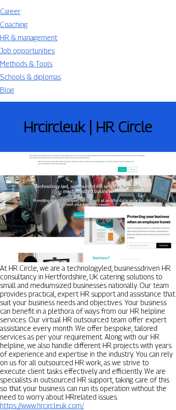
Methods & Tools (26, 64)
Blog (7, 90)
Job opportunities (27, 51)
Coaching (14, 24)
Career (10, 11)
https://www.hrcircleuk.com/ (42, 405)
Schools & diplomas (30, 77)
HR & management (28, 37)
